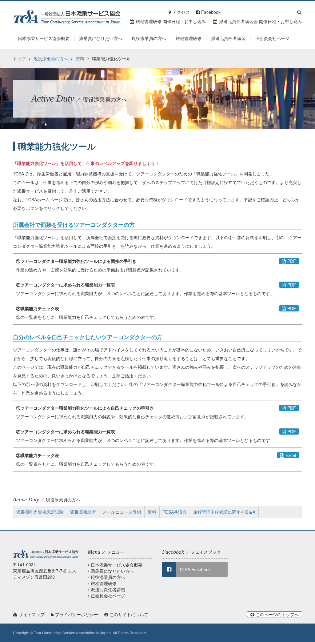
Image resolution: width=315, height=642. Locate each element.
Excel (290, 455)
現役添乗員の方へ (51, 58)
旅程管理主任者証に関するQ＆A (224, 512)
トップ (19, 58)
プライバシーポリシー (76, 614)
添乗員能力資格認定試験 (40, 512)
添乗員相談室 (83, 512)
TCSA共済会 (175, 512)
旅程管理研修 (104, 583)
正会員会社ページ (108, 595)
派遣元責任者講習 (108, 589)
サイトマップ (32, 614)
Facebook (211, 12)
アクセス (181, 12)
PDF (291, 261)
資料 (80, 58)
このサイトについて (129, 614)
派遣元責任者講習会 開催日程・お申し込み (260, 21)
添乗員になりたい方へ (112, 571)
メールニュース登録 (121, 512)
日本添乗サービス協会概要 (116, 565)
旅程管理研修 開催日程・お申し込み (171, 21)
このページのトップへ (277, 614)
